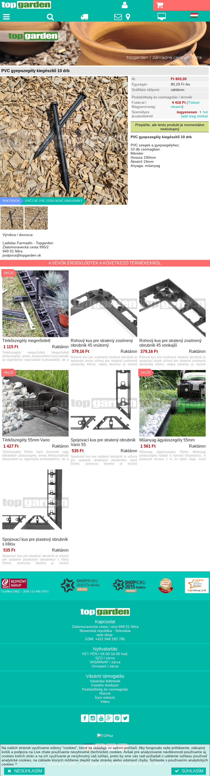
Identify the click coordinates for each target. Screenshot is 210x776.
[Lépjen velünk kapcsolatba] (123, 17)
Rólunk (105, 693)
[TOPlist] (105, 736)
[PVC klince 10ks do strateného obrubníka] (12, 218)
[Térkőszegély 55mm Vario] (35, 403)
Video (105, 701)
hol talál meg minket (194, 114)
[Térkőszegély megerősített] (35, 304)
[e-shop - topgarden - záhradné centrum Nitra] (105, 43)
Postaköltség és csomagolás (105, 689)
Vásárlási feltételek (105, 681)
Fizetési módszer (105, 685)
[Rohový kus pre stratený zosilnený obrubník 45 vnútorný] (104, 304)
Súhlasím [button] (192, 771)
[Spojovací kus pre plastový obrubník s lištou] (35, 503)
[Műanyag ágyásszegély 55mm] (172, 403)
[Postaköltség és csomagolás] (84, 17)
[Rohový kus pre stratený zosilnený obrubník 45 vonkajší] (172, 304)
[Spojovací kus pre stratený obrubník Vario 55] (104, 403)
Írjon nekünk (105, 697)
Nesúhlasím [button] (28, 771)
